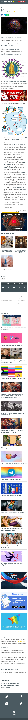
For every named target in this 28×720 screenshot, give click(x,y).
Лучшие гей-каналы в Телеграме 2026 (13, 512)
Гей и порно (5, 448)
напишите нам (21, 641)
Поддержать (21, 1)
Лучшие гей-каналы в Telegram (11, 479)
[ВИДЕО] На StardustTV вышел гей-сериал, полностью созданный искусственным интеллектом (12, 395)
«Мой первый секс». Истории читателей (14, 463)
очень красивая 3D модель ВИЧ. (10, 211)
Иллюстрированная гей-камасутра (12, 345)
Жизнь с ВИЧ (12, 11)
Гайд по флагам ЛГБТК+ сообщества (13, 378)
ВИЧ (3, 278)
